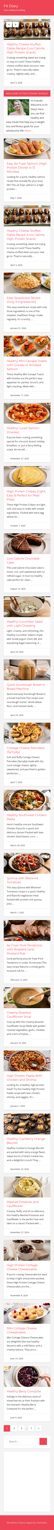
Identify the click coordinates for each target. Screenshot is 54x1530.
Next (15, 24)
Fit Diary (11, 6)
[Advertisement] (27, 1481)
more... (29, 130)
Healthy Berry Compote (24, 1391)
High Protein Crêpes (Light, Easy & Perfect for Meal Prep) (26, 495)
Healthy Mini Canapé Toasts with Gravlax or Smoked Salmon (27, 365)
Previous (9, 24)
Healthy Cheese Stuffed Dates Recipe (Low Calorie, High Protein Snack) (26, 48)
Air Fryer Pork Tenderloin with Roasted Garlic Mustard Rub (24, 949)
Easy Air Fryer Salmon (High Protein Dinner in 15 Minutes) (27, 167)
